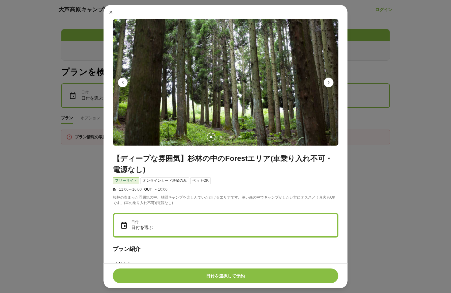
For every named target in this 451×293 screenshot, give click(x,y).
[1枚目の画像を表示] (210, 137)
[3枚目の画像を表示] (230, 137)
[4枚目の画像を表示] (240, 137)
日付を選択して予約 (225, 275)
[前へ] (123, 82)
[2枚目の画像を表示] (220, 137)
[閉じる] (111, 12)
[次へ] (328, 82)
